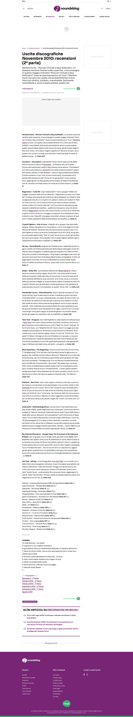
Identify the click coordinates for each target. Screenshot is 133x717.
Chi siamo (56, 675)
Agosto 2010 (27, 592)
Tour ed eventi (89, 16)
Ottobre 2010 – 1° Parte (31, 584)
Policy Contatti (58, 683)
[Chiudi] (129, 5)
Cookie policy (57, 680)
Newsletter (56, 694)
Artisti (61, 16)
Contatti (55, 696)
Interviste (37, 16)
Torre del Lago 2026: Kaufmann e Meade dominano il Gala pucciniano (51, 616)
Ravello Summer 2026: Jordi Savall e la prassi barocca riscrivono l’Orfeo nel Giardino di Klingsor (50, 623)
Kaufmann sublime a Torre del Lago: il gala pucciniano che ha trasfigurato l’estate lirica (52, 630)
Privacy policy (57, 677)
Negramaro (33, 211)
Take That (27, 323)
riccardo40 (28, 88)
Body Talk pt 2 (64, 271)
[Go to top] (114, 711)
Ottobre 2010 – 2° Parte (31, 581)
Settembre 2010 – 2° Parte (33, 587)
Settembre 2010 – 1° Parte (32, 589)
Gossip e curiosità (28, 683)
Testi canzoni (74, 16)
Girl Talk (59, 461)
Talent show (104, 16)
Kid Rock (25, 388)
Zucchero (47, 165)
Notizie (26, 16)
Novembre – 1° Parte (30, 578)
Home (24, 48)
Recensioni (50, 16)
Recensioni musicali (34, 48)
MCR (71, 437)
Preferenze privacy (59, 686)
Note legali (56, 688)
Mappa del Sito (58, 691)
